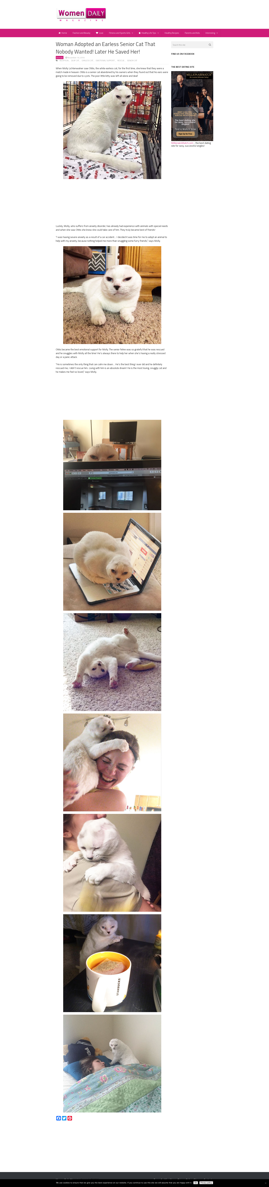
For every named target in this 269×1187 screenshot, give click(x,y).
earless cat (87, 60)
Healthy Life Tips (148, 33)
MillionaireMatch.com (182, 143)
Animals (59, 57)
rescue (120, 60)
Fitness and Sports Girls (119, 33)
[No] (265, 1183)
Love (101, 33)
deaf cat (75, 60)
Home (64, 33)
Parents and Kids (192, 33)
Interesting (210, 33)
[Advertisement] (112, 202)
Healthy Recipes (172, 33)
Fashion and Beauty (81, 33)
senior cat (132, 60)
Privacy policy (206, 1183)
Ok (195, 1183)
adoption (64, 60)
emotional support (105, 60)
